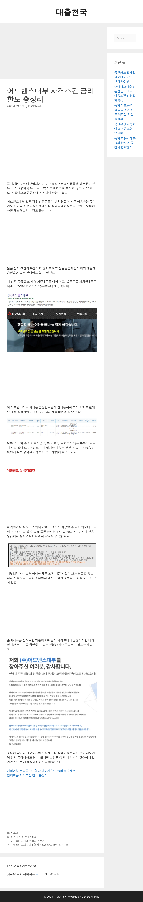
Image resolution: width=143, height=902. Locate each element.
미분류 (14, 833)
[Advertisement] (52, 51)
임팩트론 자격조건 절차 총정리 (27, 775)
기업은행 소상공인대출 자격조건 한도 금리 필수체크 (41, 771)
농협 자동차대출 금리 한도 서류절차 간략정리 (125, 142)
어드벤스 (16, 837)
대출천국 (71, 11)
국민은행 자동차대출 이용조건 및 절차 (125, 128)
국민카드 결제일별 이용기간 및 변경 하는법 (125, 76)
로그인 (40, 874)
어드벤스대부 (29, 837)
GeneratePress (90, 896)
